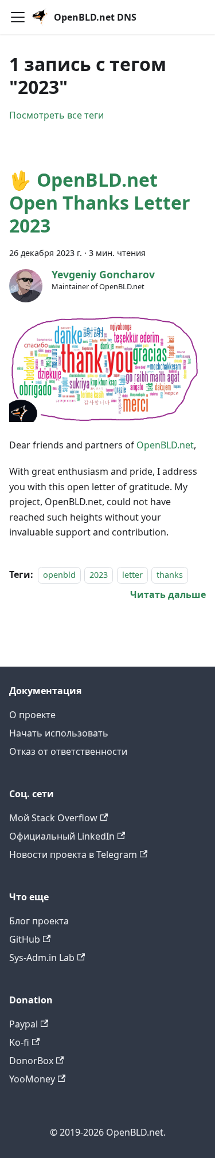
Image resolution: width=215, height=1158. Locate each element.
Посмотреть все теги (56, 115)
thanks (170, 574)
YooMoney (32, 1079)
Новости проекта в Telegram (73, 854)
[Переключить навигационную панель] (17, 17)
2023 (98, 574)
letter (132, 574)
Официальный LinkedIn (62, 836)
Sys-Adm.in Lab (42, 957)
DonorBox (31, 1060)
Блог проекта (39, 921)
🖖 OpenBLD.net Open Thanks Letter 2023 (99, 202)
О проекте (32, 714)
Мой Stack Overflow (53, 818)
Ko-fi (19, 1042)
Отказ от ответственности (68, 751)
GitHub (24, 939)
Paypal (23, 1024)
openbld (59, 574)
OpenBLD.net (165, 445)
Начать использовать (58, 733)
